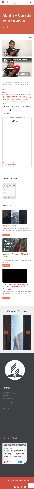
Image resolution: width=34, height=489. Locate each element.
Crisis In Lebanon (9, 226)
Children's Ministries (25, 94)
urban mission (18, 101)
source (4, 89)
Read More (6, 235)
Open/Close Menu (3, 2)
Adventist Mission (15, 94)
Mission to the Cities (21, 97)
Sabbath (13, 99)
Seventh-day (18, 99)
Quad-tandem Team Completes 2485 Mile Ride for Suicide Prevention (16, 286)
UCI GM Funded (10, 101)
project (8, 99)
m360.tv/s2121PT (6, 97)
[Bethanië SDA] (18, 2)
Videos (5, 92)
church (4, 96)
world (23, 101)
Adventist (8, 94)
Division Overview (20, 96)
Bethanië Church (14, 480)
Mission (13, 97)
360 (5, 94)
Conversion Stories (10, 96)
